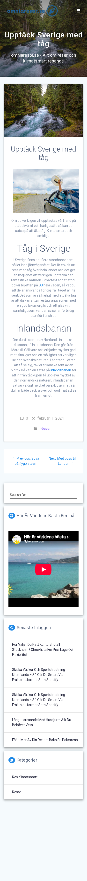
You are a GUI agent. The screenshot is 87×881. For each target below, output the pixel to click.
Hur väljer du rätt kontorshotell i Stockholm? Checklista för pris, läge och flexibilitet (43, 650)
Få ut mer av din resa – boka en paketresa (45, 740)
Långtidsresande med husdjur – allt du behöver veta (41, 722)
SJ (41, 285)
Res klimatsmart (24, 777)
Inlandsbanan (61, 370)
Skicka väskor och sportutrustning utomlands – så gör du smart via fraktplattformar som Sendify (38, 675)
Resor (46, 428)
